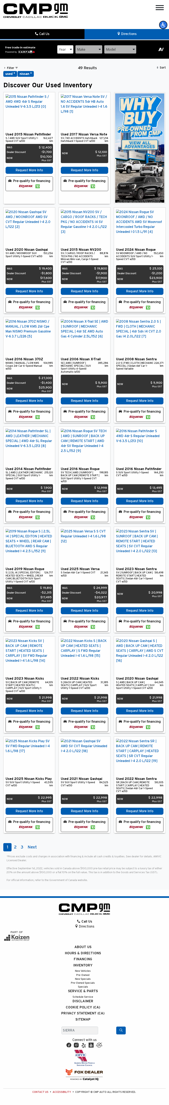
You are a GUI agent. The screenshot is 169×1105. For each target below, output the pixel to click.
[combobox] (65, 49)
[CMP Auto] (35, 10)
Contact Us (40, 1092)
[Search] (121, 1030)
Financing (83, 959)
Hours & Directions (83, 953)
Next (32, 847)
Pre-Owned (82, 975)
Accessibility (62, 1092)
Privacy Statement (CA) (82, 1013)
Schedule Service (83, 997)
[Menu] (160, 8)
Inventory (83, 965)
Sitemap (82, 1019)
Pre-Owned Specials (83, 983)
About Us (83, 947)
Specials (83, 987)
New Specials (83, 979)
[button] (163, 25)
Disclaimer (83, 1001)
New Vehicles (83, 971)
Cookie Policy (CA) (83, 1007)
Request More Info (29, 170)
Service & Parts (83, 991)
